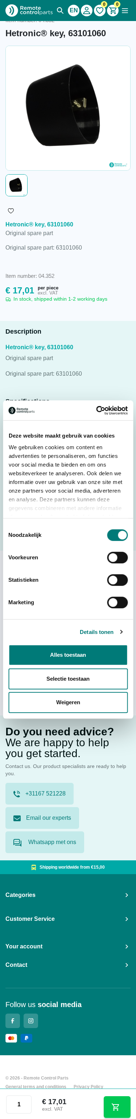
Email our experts (48, 818)
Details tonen (97, 632)
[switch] (117, 557)
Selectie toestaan (68, 679)
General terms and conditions (35, 1086)
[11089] (117, 1107)
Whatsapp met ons (51, 842)
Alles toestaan (68, 655)
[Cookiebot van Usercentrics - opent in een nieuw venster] (97, 410)
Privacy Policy (88, 1086)
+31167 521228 (45, 793)
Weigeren (68, 702)
